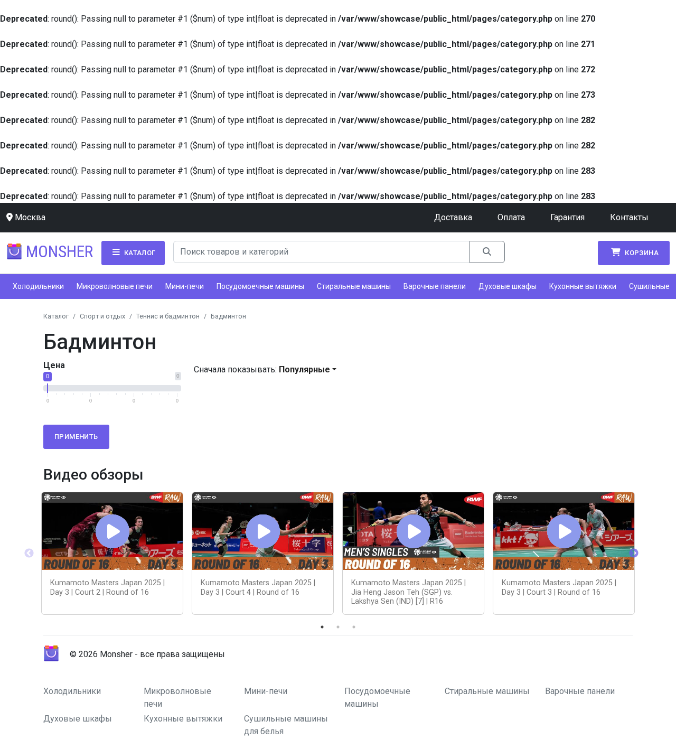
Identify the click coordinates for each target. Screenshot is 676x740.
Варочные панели (434, 286)
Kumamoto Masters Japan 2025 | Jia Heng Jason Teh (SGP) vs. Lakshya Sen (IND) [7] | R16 (408, 592)
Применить (76, 437)
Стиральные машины (354, 286)
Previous (29, 553)
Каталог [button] (138, 253)
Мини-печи (184, 286)
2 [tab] (338, 627)
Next (633, 553)
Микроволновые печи (115, 286)
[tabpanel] (112, 553)
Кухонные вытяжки (582, 286)
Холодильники (38, 286)
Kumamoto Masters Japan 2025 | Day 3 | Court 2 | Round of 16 (107, 587)
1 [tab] (322, 627)
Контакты (629, 217)
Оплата (511, 217)
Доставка (453, 217)
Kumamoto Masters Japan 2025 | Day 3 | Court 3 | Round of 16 (559, 587)
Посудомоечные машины (260, 286)
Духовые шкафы (507, 286)
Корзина (641, 253)
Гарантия (567, 217)
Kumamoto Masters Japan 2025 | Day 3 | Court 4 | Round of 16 (258, 587)
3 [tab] (354, 627)
